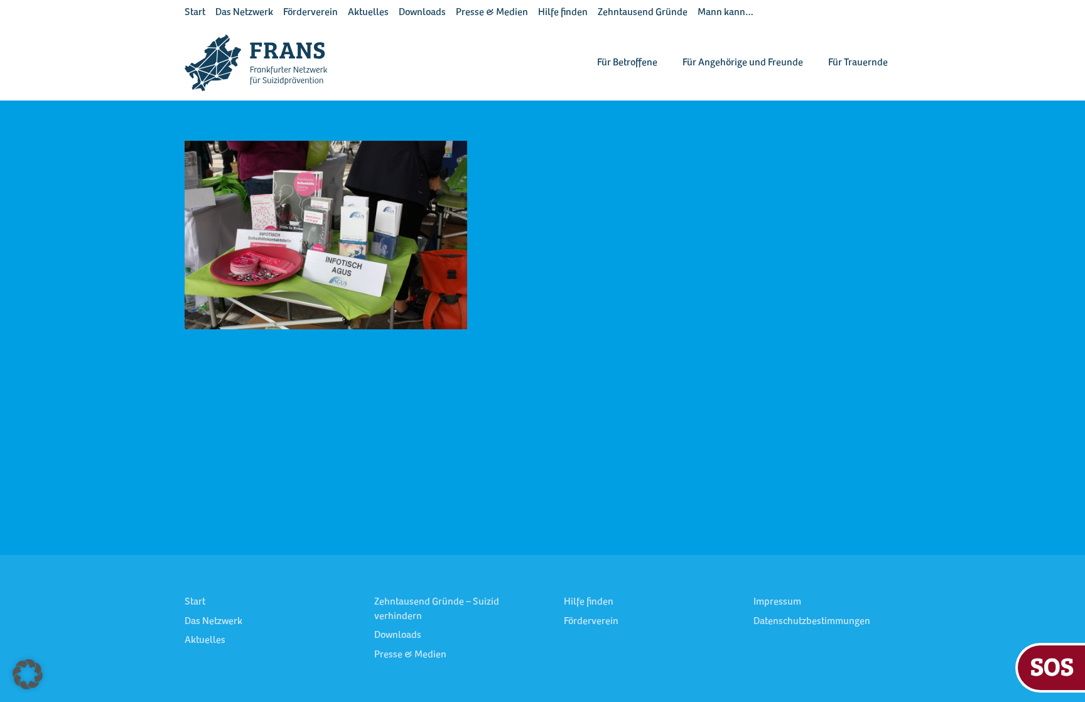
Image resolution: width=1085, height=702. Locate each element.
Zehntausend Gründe (643, 13)
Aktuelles (368, 13)
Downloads (422, 13)
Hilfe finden (563, 13)
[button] (27, 674)
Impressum (777, 602)
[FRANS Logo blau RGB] (256, 63)
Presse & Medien (492, 13)
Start (195, 13)
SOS (1052, 666)
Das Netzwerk (244, 13)
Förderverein (310, 13)
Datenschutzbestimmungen (811, 622)
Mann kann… (725, 13)
